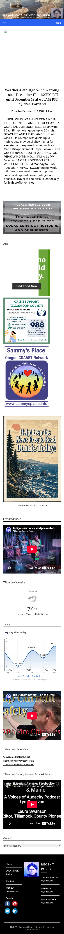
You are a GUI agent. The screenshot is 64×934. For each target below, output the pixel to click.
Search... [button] (10, 898)
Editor (49, 111)
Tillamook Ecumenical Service (18, 764)
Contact (10, 881)
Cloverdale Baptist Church (16, 756)
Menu (58, 22)
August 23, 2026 (48, 881)
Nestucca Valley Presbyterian (18, 760)
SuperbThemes (32, 929)
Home (9, 864)
